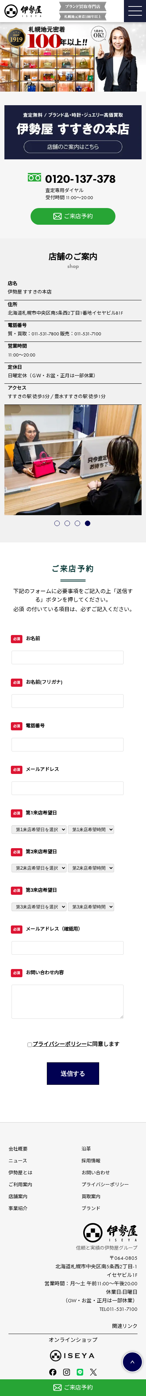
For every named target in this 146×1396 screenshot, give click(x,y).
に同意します (76, 1044)
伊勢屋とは (20, 1173)
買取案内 (91, 1197)
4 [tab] (88, 524)
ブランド (91, 1208)
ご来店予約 (78, 216)
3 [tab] (78, 524)
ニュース (17, 1161)
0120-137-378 (80, 187)
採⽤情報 (91, 1161)
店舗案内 (18, 1197)
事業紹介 (18, 1208)
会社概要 (18, 1149)
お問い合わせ (95, 1173)
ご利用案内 (20, 1185)
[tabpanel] (73, 460)
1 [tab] (57, 524)
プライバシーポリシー (60, 1044)
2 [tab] (68, 524)
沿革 (86, 1149)
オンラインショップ (73, 1340)
